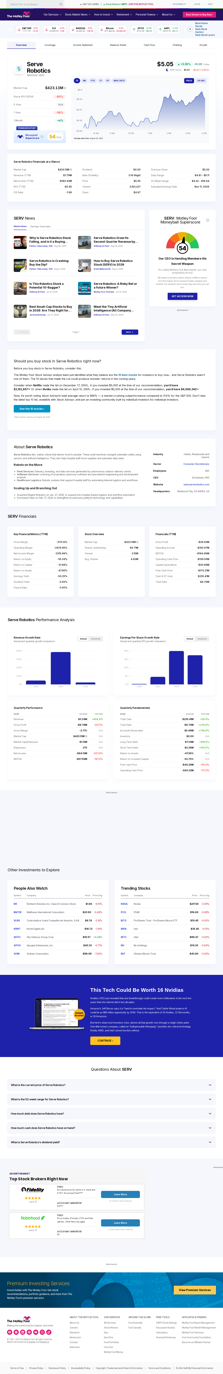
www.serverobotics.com (196, 484)
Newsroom (75, 1337)
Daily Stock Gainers (201, 30)
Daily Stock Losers (205, 35)
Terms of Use (17, 1368)
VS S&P (201, 80)
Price (189, 80)
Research (75, 1332)
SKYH (17, 937)
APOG (17, 945)
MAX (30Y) (119, 80)
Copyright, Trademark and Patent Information (119, 1368)
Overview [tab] (21, 45)
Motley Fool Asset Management (198, 1322)
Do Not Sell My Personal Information (194, 1368)
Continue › (105, 1040)
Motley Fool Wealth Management (199, 1327)
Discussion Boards (165, 1327)
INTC (124, 937)
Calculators (162, 1332)
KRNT (17, 928)
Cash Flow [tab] (149, 45)
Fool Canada (134, 1327)
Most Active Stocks (201, 24)
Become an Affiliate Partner (196, 1342)
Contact (74, 1342)
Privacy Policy (36, 1368)
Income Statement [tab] (83, 45)
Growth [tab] (203, 45)
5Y (107, 80)
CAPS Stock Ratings (166, 1322)
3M (84, 80)
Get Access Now (182, 296)
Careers (74, 1327)
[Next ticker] (190, 29)
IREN (123, 928)
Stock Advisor (111, 1327)
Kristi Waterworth (102, 269)
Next (128, 332)
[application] (140, 112)
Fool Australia (135, 1322)
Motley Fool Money (113, 1352)
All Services (110, 1322)
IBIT (123, 953)
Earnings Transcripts (40, 226)
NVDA (124, 904)
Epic (106, 1332)
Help (210, 4)
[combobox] (35, 4)
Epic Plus (108, 1337)
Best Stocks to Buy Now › (199, 14)
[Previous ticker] (10, 29)
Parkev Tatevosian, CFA (41, 246)
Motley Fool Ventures (193, 1332)
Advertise (75, 1347)
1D (77, 80)
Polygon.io (44, 1342)
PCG (123, 912)
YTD (92, 80)
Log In (197, 4)
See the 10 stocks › (32, 408)
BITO (124, 920)
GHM (16, 953)
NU (122, 945)
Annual (83, 639)
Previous (23, 332)
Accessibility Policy (80, 1368)
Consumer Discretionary (196, 464)
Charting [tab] (177, 45)
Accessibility (179, 4)
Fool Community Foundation (196, 1337)
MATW (18, 912)
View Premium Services (195, 1290)
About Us (74, 1322)
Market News (20, 226)
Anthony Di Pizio (101, 246)
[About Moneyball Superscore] (42, 136)
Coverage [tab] (50, 45)
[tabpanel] (111, 102)
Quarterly (95, 639)
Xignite (32, 1342)
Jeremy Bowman (37, 315)
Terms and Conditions (159, 1368)
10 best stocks (127, 375)
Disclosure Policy (57, 1368)
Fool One (108, 1347)
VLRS (17, 920)
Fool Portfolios (111, 1342)
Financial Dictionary (166, 1337)
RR (15, 904)
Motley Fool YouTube (104, 292)
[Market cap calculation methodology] (65, 88)
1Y (100, 80)
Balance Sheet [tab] (118, 45)
